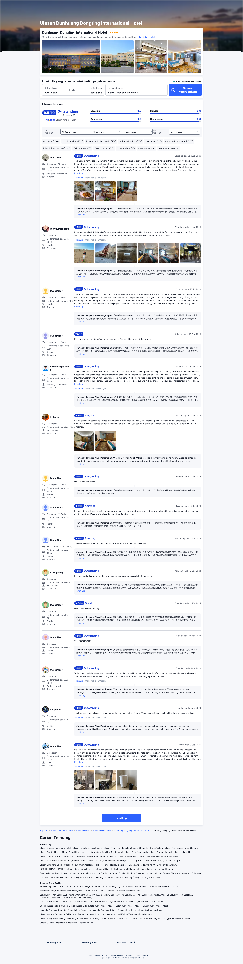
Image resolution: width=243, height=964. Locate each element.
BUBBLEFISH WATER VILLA (52, 869)
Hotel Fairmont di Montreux (134, 886)
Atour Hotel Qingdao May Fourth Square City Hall (89, 869)
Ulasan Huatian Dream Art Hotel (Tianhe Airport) (86, 865)
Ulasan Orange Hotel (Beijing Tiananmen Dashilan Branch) (128, 914)
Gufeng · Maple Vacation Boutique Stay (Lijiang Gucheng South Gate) (128, 877)
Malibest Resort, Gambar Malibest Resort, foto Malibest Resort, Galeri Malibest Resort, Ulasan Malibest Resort (90, 890)
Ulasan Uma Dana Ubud (51, 865)
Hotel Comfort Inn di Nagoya (79, 886)
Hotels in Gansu (83, 830)
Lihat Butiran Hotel (146, 37)
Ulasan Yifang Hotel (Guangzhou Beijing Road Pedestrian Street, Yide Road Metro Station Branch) (85, 918)
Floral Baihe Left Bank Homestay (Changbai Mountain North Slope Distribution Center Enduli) (82, 873)
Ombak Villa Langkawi (167, 865)
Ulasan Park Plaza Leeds (136, 852)
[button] (218, 4)
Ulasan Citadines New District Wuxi (106, 852)
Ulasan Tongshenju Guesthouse (87, 848)
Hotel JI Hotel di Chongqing (107, 886)
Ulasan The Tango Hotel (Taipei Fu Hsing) (107, 860)
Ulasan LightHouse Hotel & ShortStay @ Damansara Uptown (155, 860)
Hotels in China (66, 830)
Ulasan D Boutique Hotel (74, 856)
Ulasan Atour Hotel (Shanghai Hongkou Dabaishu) (63, 860)
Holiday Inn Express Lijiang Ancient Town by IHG (132, 865)
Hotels (54, 830)
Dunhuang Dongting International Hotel (131, 830)
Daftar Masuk (51, 88)
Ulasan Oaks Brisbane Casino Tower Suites (158, 856)
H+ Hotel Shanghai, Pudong (140, 873)
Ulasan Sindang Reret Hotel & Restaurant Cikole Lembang (66, 922)
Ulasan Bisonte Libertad (161, 852)
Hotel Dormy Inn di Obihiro (52, 886)
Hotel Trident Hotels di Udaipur (164, 886)
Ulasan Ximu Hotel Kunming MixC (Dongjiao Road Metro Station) (161, 918)
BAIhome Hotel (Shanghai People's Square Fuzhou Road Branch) (143, 869)
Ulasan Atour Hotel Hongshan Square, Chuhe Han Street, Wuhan (133, 848)
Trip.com (44, 830)
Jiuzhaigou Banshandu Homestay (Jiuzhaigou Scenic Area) (67, 877)
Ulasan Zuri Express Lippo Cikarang (181, 848)
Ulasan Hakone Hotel (183, 852)
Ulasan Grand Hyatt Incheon (75, 852)
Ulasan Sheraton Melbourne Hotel (55, 848)
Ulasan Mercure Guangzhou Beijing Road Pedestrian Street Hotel (69, 914)
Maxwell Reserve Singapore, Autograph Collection (178, 873)
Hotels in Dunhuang (102, 830)
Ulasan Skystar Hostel (50, 852)
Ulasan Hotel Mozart (127, 856)
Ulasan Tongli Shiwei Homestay (101, 856)
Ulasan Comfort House (50, 856)
